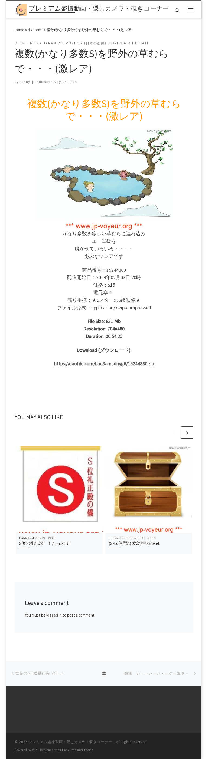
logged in (54, 615)
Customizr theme (80, 750)
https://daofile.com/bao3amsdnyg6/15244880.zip (104, 363)
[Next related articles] (187, 432)
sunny (25, 82)
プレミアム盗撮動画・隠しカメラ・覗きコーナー (70, 742)
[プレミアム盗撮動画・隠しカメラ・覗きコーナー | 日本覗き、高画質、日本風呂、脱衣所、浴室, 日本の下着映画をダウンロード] (21, 9)
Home (19, 29)
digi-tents (35, 29)
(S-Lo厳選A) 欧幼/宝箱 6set (134, 543)
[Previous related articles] (174, 432)
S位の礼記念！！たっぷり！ (46, 543)
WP (34, 750)
